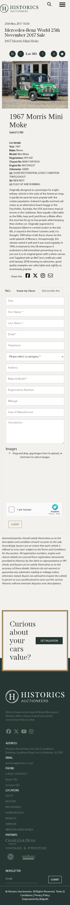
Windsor (11, 824)
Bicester (11, 801)
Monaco (11, 818)
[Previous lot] (21, 54)
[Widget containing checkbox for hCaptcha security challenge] (34, 509)
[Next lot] (42, 54)
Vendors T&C (13, 785)
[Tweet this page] (35, 276)
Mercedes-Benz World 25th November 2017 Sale (32, 33)
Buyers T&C (12, 779)
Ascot (9, 796)
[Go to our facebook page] (9, 732)
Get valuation (49, 641)
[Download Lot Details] (54, 54)
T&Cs (7, 291)
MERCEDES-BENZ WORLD (19, 829)
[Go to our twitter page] (16, 732)
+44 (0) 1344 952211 (16, 774)
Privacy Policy (42, 895)
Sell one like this (51, 291)
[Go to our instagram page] (43, 276)
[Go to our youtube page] (24, 732)
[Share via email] (51, 276)
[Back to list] (12, 54)
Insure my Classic (26, 291)
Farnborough (15, 812)
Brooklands (13, 807)
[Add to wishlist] (62, 54)
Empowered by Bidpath (35, 899)
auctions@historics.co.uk (19, 763)
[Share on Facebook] (28, 276)
